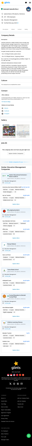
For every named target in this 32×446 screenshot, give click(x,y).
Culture (13, 29)
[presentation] (5, 2)
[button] (26, 3)
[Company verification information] (17, 23)
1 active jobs (7, 250)
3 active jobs (7, 183)
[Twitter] (10, 383)
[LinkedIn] (17, 383)
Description (5, 29)
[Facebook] (14, 383)
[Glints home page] (5, 2)
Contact (20, 29)
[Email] (21, 383)
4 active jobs (7, 216)
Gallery (26, 29)
